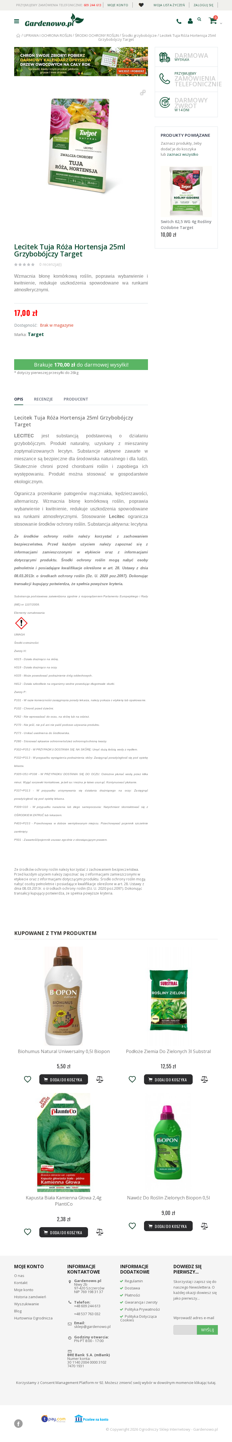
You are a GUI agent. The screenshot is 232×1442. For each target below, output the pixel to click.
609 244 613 (93, 5)
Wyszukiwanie (26, 1303)
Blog (18, 1310)
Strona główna (18, 35)
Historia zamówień (30, 1296)
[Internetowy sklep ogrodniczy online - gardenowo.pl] (54, 20)
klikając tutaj (204, 1382)
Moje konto (118, 5)
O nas (19, 1275)
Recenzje (43, 399)
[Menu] (16, 21)
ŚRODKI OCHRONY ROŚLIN (97, 35)
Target (36, 334)
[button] (142, 92)
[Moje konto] (190, 20)
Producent (76, 399)
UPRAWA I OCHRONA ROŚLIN (48, 35)
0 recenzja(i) (50, 264)
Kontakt (20, 1282)
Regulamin (134, 1280)
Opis (18, 399)
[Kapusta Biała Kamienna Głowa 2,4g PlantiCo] (63, 1142)
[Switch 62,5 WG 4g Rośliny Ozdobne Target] (186, 191)
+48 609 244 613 (87, 1305)
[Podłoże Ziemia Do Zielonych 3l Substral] (168, 996)
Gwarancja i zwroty (141, 1302)
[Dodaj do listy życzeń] (27, 1079)
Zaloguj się (203, 5)
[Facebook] (18, 1423)
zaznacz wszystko (182, 154)
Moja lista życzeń (169, 5)
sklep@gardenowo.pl (92, 1326)
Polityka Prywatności (142, 1309)
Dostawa (132, 1288)
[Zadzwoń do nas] (179, 21)
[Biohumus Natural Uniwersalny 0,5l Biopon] (63, 996)
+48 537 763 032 (87, 1313)
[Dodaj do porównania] (100, 1079)
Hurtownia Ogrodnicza (33, 1318)
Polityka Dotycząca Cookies (138, 1318)
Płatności (132, 1295)
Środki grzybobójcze (139, 35)
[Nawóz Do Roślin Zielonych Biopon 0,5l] (168, 1142)
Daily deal (141, 4)
